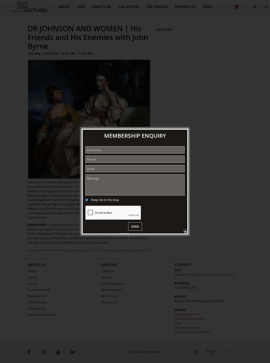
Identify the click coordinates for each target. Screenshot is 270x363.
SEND (135, 227)
